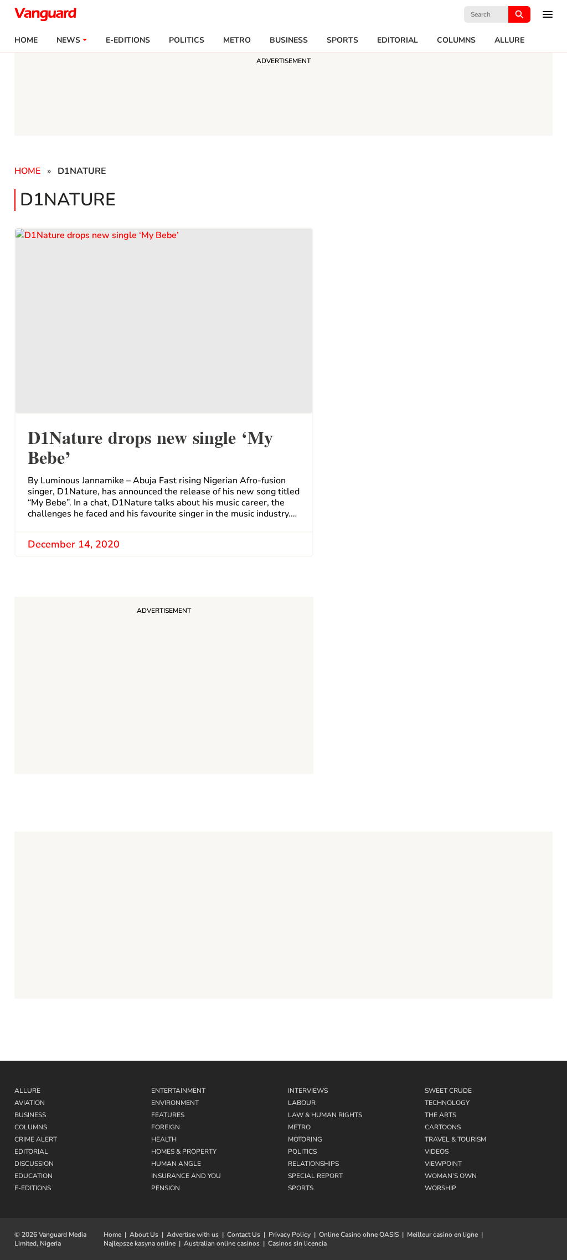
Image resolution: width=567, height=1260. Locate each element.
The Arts (440, 1115)
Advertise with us (193, 1234)
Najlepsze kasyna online (140, 1243)
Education (33, 1175)
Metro (237, 40)
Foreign (165, 1127)
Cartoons (443, 1127)
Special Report (315, 1175)
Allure (27, 1090)
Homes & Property (184, 1151)
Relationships (313, 1163)
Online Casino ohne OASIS (359, 1234)
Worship (440, 1188)
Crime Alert (35, 1139)
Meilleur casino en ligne (442, 1234)
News (68, 40)
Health (164, 1139)
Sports (342, 40)
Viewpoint (443, 1163)
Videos (437, 1151)
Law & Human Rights (325, 1115)
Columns (456, 40)
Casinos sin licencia (297, 1243)
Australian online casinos (222, 1243)
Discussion (34, 1163)
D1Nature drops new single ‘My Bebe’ (150, 446)
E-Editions (32, 1188)
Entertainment (178, 1090)
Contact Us (243, 1234)
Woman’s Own (451, 1175)
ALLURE (509, 40)
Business (289, 40)
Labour (302, 1102)
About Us (144, 1234)
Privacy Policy (290, 1234)
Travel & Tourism (455, 1139)
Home (26, 40)
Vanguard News (45, 14)
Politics (186, 40)
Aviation (29, 1102)
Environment (175, 1102)
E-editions (128, 40)
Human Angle (176, 1163)
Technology (447, 1102)
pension (165, 1188)
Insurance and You (186, 1175)
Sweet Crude (448, 1090)
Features (167, 1115)
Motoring (305, 1139)
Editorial (397, 40)
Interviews (308, 1090)
